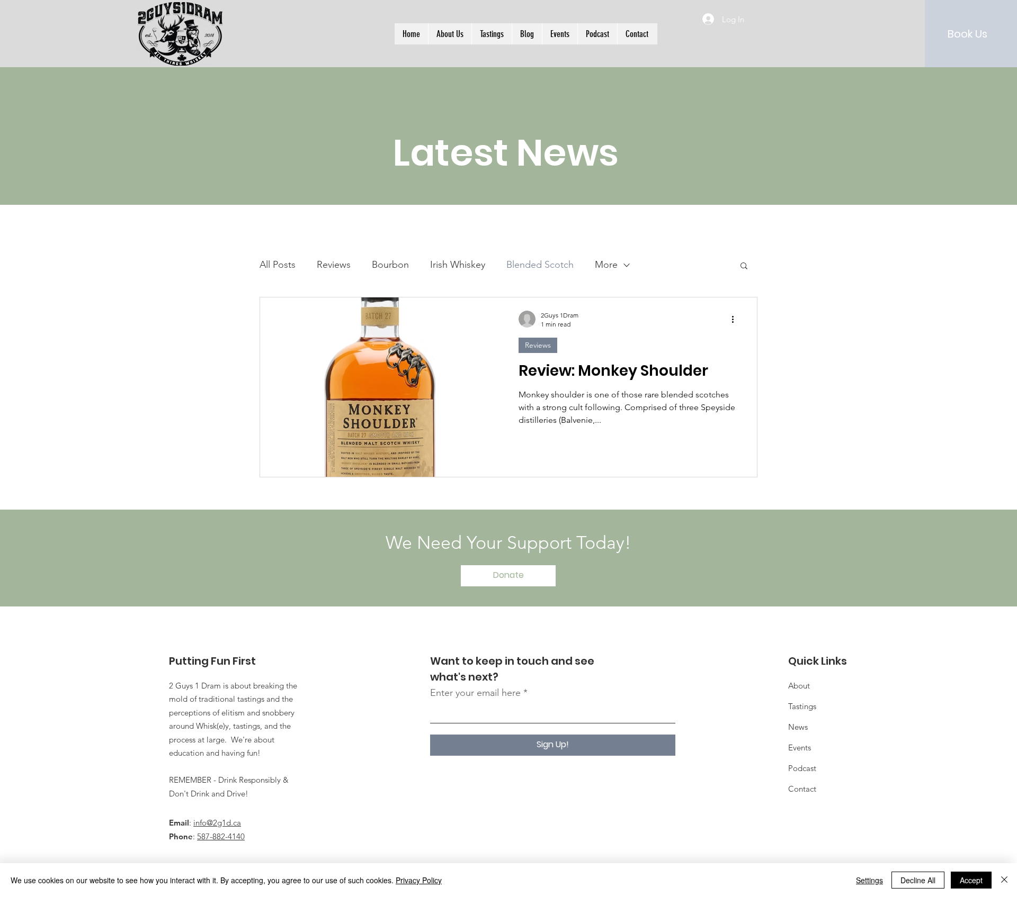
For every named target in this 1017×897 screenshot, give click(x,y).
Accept (971, 880)
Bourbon (390, 264)
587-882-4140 (221, 836)
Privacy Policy (419, 880)
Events (799, 747)
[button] (744, 266)
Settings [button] (869, 880)
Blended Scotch (540, 264)
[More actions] (736, 319)
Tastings (802, 706)
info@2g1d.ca (217, 823)
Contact (802, 789)
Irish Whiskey (457, 264)
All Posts (278, 264)
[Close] (1004, 880)
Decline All (917, 880)
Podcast (802, 768)
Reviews (334, 264)
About (799, 686)
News (798, 727)
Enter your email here (475, 692)
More (606, 264)
